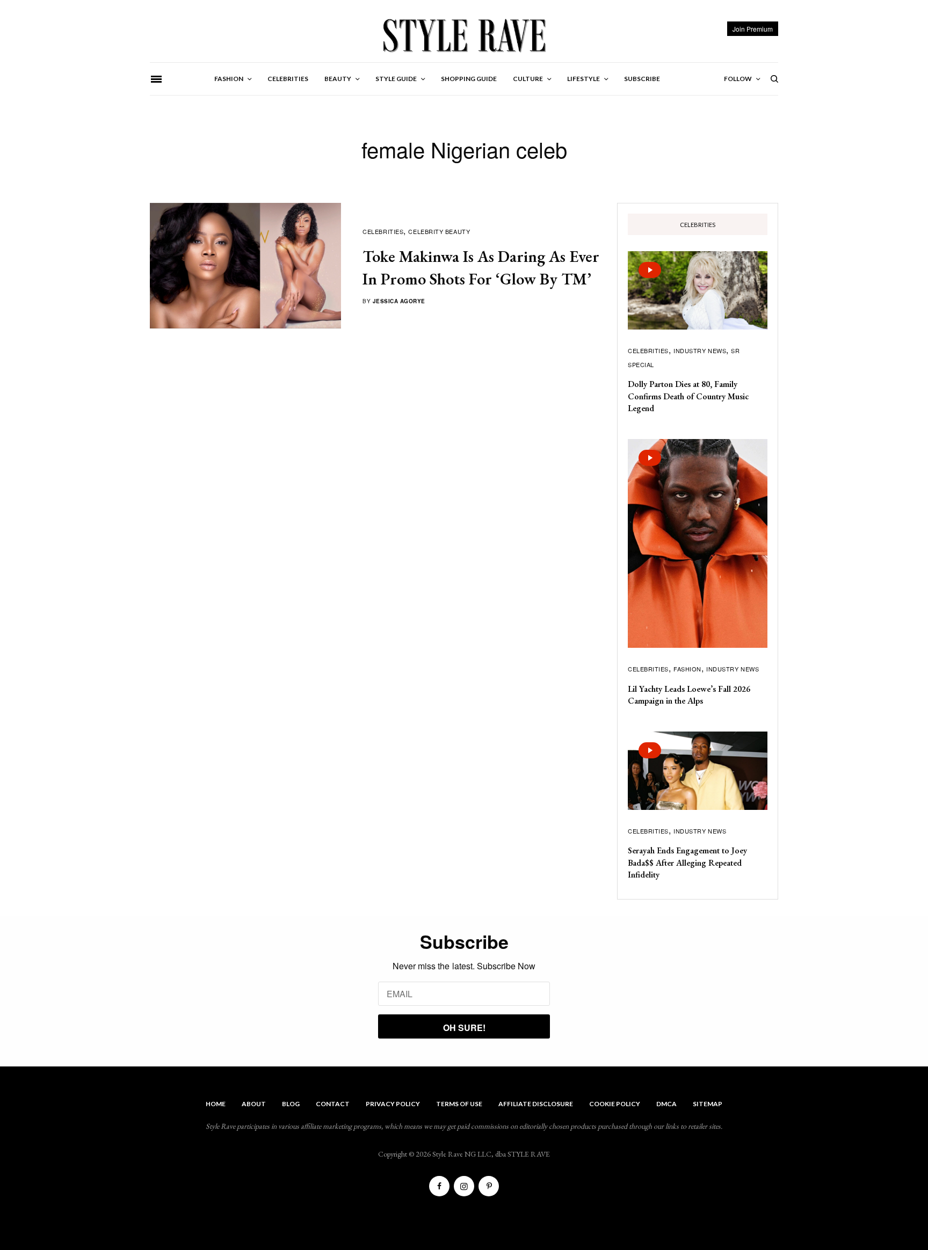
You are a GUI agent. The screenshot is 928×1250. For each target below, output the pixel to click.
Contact (333, 1104)
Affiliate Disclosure (535, 1104)
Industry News (699, 350)
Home (216, 1104)
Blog (291, 1104)
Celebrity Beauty (439, 231)
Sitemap (707, 1104)
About (254, 1104)
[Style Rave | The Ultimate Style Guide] (463, 35)
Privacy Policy (393, 1104)
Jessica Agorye (399, 301)
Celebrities (383, 231)
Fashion (687, 668)
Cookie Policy (614, 1104)
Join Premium (753, 28)
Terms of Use (459, 1104)
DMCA (666, 1104)
